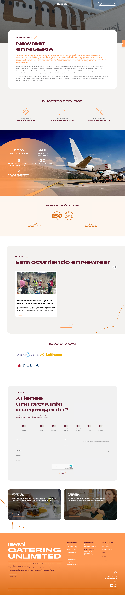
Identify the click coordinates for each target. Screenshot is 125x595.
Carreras (21, 3)
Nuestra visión (70, 562)
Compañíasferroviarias (53, 429)
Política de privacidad (112, 590)
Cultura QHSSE (105, 547)
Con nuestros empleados (90, 546)
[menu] (9, 3)
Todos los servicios (24, 429)
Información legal (89, 590)
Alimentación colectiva (72, 549)
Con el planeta (87, 544)
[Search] (114, 4)
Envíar (62, 473)
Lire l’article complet (22, 314)
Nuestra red (107, 3)
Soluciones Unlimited (106, 544)
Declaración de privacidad (100, 590)
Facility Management (71, 552)
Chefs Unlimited (105, 546)
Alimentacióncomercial (66, 429)
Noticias (15, 3)
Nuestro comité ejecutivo (72, 564)
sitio (27, 417)
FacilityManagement (100, 429)
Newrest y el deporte (88, 553)
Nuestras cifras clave (71, 559)
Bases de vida (70, 551)
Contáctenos (13, 576)
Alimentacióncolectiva (78, 429)
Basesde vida (89, 429)
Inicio (9, 531)
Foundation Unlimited (89, 554)
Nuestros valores (88, 551)
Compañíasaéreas (41, 429)
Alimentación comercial (72, 547)
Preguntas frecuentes (79, 590)
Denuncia (104, 560)
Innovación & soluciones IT (107, 549)
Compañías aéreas (71, 544)
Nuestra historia (70, 557)
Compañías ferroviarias (72, 546)
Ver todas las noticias (66, 326)
